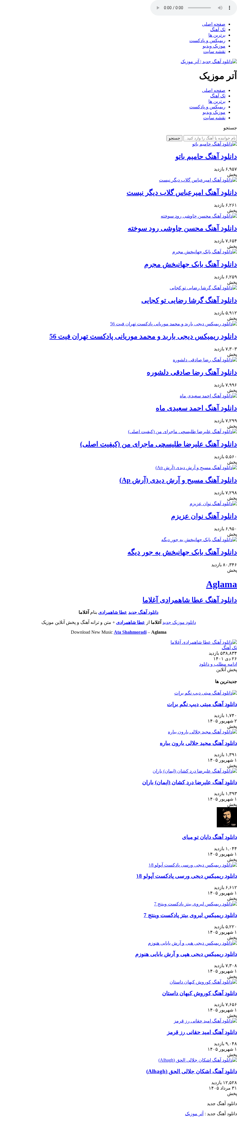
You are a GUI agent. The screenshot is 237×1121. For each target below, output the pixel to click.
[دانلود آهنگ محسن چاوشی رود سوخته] (199, 216)
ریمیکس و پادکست (207, 40)
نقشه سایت (214, 51)
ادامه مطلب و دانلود (218, 664)
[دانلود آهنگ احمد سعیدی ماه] (208, 395)
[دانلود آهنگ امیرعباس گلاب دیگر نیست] (198, 180)
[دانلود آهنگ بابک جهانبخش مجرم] (204, 251)
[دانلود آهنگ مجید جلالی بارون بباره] (202, 731)
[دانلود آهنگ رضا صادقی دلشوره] (205, 359)
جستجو (174, 138)
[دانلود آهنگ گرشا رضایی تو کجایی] (203, 287)
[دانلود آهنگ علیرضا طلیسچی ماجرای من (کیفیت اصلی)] (182, 431)
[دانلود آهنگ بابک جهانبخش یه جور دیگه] (199, 539)
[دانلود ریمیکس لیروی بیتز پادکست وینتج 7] (195, 903)
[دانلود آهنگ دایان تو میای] (227, 825)
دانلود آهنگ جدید (143, 612)
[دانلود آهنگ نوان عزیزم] (213, 503)
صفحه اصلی (213, 24)
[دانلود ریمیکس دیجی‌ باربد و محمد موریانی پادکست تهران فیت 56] (173, 323)
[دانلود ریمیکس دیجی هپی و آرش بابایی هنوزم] (192, 943)
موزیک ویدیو (214, 46)
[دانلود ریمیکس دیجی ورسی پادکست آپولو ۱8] (193, 865)
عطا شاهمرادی (112, 612)
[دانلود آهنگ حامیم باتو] (214, 143)
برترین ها (216, 35)
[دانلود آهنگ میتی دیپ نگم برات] (205, 692)
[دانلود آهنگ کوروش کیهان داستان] (203, 982)
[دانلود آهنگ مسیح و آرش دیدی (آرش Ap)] (196, 467)
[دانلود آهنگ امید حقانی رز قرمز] (205, 1020)
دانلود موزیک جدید (179, 622)
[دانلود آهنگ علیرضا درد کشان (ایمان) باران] (195, 771)
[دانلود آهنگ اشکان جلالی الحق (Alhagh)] (197, 1060)
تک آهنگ (217, 29)
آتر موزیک (194, 1113)
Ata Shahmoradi (130, 632)
